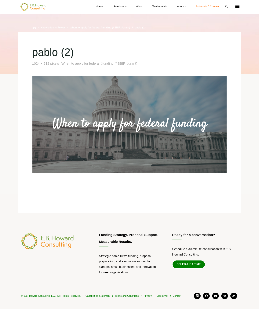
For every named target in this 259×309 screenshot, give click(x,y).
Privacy (148, 295)
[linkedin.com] (197, 296)
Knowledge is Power (53, 27)
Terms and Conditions (127, 295)
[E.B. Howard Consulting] (34, 6)
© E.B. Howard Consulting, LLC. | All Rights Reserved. (51, 295)
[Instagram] (215, 296)
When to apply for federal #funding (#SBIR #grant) (100, 27)
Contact (177, 295)
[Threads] (233, 296)
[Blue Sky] (224, 296)
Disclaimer (162, 295)
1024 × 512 (41, 63)
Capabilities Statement (98, 295)
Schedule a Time (189, 264)
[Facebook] (206, 296)
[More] (237, 6)
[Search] (226, 6)
